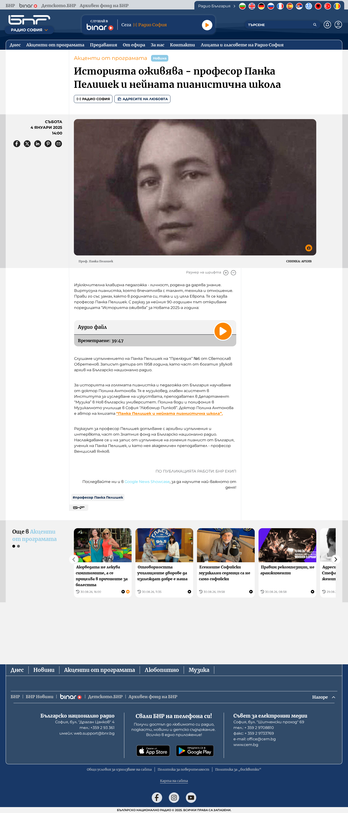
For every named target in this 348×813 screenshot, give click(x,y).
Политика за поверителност (183, 769)
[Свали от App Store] (153, 750)
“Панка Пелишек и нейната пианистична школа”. (169, 413)
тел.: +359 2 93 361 (97, 727)
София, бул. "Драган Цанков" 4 (85, 722)
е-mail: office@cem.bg (254, 739)
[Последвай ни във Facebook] (157, 797)
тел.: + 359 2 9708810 (253, 727)
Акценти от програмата (110, 58)
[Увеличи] (226, 273)
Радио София (96, 99)
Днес (17, 670)
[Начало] (29, 20)
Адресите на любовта (145, 99)
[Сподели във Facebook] (17, 143)
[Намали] (233, 273)
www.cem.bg (245, 744)
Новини (43, 670)
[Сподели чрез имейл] (58, 143)
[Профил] (338, 25)
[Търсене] (315, 24)
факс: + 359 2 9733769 (253, 733)
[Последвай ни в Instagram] (174, 797)
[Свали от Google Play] (195, 750)
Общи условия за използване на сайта (119, 769)
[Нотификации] (327, 25)
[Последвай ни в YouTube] (191, 797)
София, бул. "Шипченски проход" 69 (268, 722)
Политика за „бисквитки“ (238, 769)
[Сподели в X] (27, 143)
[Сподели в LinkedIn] (37, 143)
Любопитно (162, 670)
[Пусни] (207, 25)
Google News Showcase (147, 481)
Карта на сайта (174, 781)
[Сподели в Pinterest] (48, 143)
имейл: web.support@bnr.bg (87, 733)
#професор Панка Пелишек (98, 497)
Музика (199, 670)
